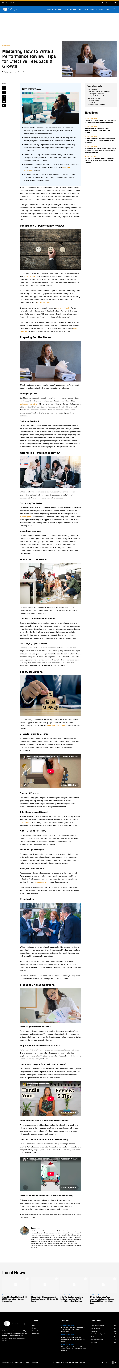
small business (29, 276)
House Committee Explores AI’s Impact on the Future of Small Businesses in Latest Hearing (100, 160)
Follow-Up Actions (93, 100)
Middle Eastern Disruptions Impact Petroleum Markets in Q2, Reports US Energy (98, 130)
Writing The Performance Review (98, 96)
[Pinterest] (4, 97)
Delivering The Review (94, 98)
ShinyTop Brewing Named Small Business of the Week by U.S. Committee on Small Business (100, 140)
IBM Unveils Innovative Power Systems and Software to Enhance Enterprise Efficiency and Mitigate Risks (100, 150)
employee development (56, 725)
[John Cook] (24, 1237)
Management (6, 45)
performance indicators (28, 404)
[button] (114, 9)
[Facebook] (102, 2)
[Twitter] (111, 2)
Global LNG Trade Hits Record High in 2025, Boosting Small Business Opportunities (100, 121)
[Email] (4, 105)
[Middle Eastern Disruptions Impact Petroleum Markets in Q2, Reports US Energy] (45, 1285)
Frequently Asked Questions (96, 105)
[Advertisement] (59, 27)
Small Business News (91, 118)
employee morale (40, 882)
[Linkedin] (106, 2)
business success (43, 302)
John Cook (20, 72)
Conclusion (91, 102)
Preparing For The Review (96, 94)
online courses (25, 822)
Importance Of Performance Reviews (99, 91)
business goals (25, 516)
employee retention (63, 308)
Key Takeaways (92, 89)
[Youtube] (115, 2)
